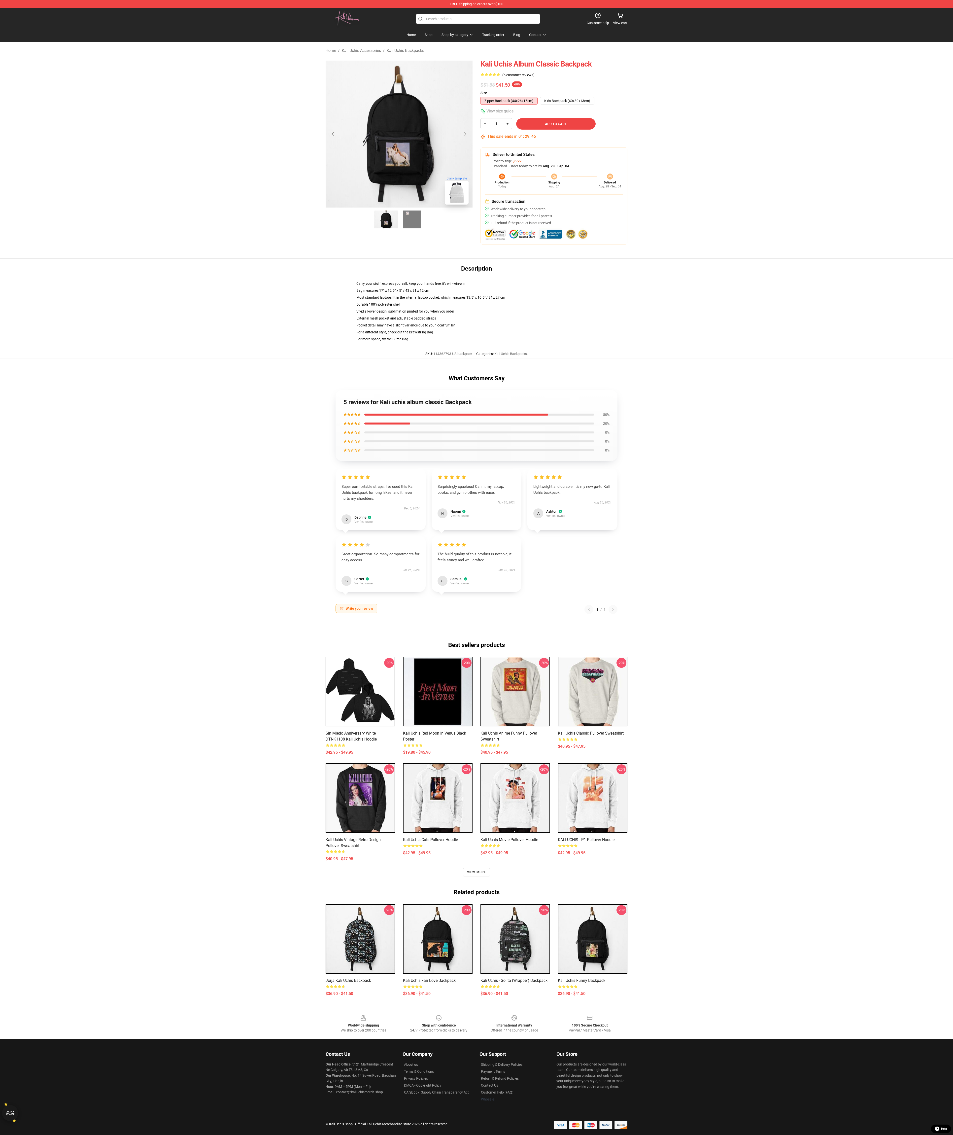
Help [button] (944, 1129)
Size (483, 93)
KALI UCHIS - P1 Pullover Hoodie (586, 839)
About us (411, 1064)
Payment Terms (493, 1071)
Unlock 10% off (10, 1113)
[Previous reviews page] (588, 609)
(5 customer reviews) (518, 75)
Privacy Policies (416, 1078)
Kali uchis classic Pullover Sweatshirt (591, 733)
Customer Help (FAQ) (497, 1092)
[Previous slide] (333, 134)
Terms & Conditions (419, 1071)
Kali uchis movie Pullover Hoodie (509, 839)
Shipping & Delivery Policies (501, 1064)
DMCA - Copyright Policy (422, 1085)
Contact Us (489, 1085)
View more (476, 872)
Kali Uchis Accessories (361, 50)
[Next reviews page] (613, 609)
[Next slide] (465, 134)
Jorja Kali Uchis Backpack (348, 980)
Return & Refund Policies (500, 1078)
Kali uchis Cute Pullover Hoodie (430, 839)
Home (331, 50)
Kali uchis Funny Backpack (581, 980)
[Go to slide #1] (386, 219)
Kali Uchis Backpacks (405, 50)
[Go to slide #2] (412, 219)
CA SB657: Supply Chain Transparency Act (436, 1092)
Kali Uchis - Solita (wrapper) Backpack (513, 980)
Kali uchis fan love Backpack (429, 980)
